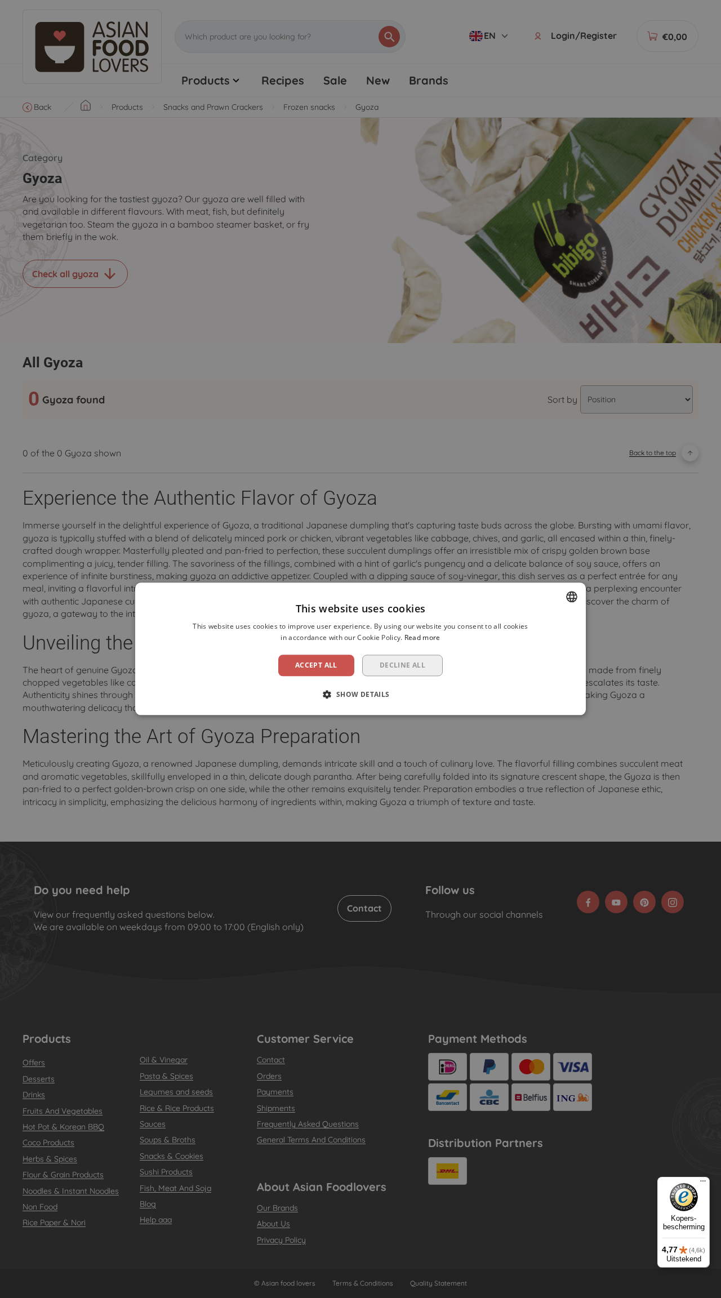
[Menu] (703, 1183)
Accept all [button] (316, 665)
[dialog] (360, 649)
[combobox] (571, 596)
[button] (360, 694)
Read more (422, 638)
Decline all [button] (402, 665)
